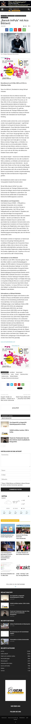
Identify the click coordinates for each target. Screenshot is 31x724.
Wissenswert (4, 661)
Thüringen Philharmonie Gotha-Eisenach (10, 378)
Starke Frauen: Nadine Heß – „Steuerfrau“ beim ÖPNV (23, 397)
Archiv (2, 651)
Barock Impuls (19, 372)
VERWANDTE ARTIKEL (7, 416)
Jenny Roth (15, 408)
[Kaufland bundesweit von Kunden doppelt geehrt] (8, 529)
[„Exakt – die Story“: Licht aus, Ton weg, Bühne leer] (23, 567)
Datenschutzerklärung (13, 717)
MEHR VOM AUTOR (6, 418)
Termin (3, 670)
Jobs (27, 717)
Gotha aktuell (3, 15)
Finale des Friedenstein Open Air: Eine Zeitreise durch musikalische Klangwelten (20, 439)
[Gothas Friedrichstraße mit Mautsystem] (5, 626)
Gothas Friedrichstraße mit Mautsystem (20, 624)
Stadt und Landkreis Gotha (20, 15)
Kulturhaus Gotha (24, 374)
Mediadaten (22, 717)
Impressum (4, 717)
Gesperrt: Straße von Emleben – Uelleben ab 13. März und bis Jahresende (8, 398)
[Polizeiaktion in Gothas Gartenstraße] (5, 641)
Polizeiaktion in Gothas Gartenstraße (19, 639)
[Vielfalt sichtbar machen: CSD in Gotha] (5, 432)
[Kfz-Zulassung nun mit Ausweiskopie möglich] (5, 634)
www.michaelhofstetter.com (8, 342)
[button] (29, 9)
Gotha (12, 374)
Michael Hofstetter (14, 376)
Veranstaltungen (4, 17)
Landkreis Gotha (5, 376)
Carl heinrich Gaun (5, 374)
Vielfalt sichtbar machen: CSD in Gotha (20, 603)
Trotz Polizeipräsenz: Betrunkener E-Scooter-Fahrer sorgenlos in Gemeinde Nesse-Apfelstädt (7, 556)
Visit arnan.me (4, 57)
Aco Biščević (12, 372)
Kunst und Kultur (11, 15)
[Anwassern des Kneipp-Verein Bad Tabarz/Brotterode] (23, 529)
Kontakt (15, 719)
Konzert (17, 374)
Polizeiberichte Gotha (6, 663)
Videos (2, 668)
